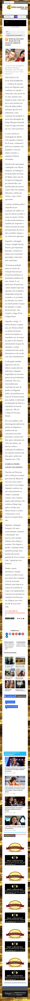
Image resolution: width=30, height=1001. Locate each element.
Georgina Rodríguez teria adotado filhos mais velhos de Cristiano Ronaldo (14, 809)
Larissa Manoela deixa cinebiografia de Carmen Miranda (15, 827)
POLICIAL (8, 33)
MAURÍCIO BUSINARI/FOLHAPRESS (15, 613)
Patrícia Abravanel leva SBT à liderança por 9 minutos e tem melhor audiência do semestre (15, 769)
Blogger (17, 27)
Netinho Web (19, 994)
